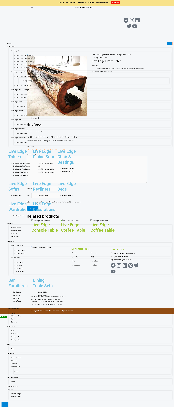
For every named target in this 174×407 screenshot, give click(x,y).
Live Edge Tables (17, 51)
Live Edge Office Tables (24, 61)
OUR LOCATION (12, 386)
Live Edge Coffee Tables (24, 58)
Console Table (16, 231)
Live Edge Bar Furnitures (24, 85)
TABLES (10, 223)
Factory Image (16, 394)
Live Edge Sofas (16, 102)
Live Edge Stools (21, 97)
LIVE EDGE (10, 46)
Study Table (15, 237)
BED (8, 344)
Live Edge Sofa (21, 106)
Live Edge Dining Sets (18, 72)
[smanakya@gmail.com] (127, 259)
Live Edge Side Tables (23, 64)
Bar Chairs (19, 268)
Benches (14, 322)
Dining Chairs (20, 253)
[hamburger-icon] (169, 43)
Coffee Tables (16, 228)
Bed (12, 349)
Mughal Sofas (15, 337)
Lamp (13, 382)
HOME (9, 43)
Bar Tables (19, 262)
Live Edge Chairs (21, 94)
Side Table (14, 234)
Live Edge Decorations (18, 138)
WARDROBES (15, 367)
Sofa (12, 331)
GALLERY (10, 389)
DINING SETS (11, 241)
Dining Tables (20, 250)
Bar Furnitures (15, 258)
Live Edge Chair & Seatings (20, 90)
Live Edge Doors (21, 133)
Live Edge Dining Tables (29, 81)
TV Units (14, 364)
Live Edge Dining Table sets (25, 76)
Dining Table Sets (17, 246)
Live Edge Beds (16, 120)
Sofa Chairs (15, 334)
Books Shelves (16, 358)
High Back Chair (16, 316)
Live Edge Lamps (21, 142)
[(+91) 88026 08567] (127, 256)
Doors (18, 371)
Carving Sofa (15, 340)
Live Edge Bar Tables (23, 67)
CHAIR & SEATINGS (14, 308)
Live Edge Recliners (17, 111)
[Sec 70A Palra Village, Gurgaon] (127, 253)
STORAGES (11, 353)
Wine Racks (20, 271)
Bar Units (19, 265)
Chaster (14, 361)
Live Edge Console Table (24, 55)
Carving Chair (15, 313)
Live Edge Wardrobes (18, 129)
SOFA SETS (11, 326)
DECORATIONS (12, 377)
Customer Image (16, 397)
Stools (13, 319)
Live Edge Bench (21, 115)
